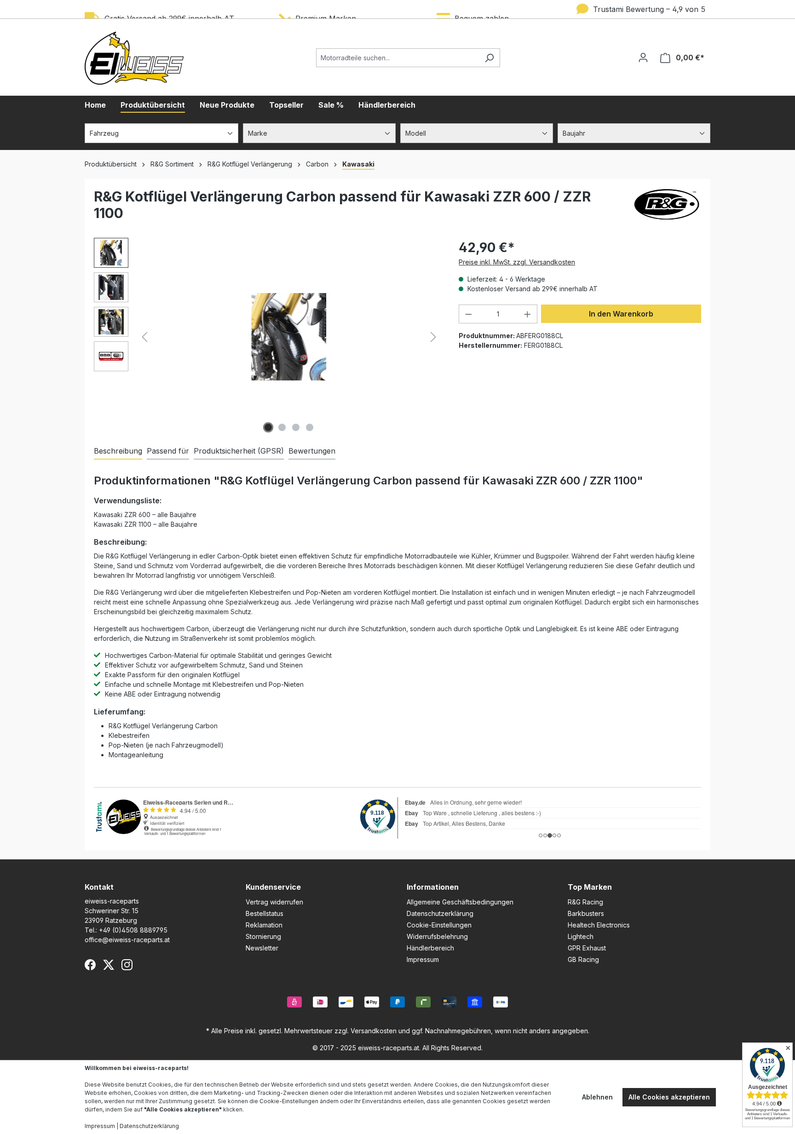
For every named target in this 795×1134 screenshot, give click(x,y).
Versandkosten (374, 1031)
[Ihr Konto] (643, 57)
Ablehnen (597, 1097)
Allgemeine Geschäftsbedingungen (460, 902)
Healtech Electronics (599, 925)
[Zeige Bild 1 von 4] (268, 427)
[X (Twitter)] (108, 964)
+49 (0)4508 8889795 (133, 930)
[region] (267, 337)
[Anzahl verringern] (468, 314)
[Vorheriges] (144, 337)
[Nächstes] (433, 337)
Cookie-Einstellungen (439, 925)
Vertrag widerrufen (274, 902)
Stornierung (263, 936)
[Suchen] (489, 57)
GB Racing (583, 959)
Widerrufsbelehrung (437, 936)
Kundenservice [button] (273, 887)
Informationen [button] (433, 887)
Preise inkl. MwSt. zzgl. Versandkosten (517, 262)
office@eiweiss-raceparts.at (127, 940)
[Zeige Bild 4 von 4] (309, 427)
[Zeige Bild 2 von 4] (282, 427)
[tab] (118, 451)
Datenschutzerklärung (440, 913)
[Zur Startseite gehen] (134, 58)
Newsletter (262, 948)
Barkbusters (586, 913)
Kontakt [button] (99, 887)
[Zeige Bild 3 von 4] (296, 427)
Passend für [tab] (168, 450)
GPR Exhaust (587, 948)
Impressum (423, 959)
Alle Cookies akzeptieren (669, 1097)
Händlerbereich (430, 948)
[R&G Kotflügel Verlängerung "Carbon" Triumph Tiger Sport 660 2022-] (288, 336)
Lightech (580, 936)
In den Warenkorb (621, 313)
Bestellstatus (264, 913)
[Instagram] (126, 964)
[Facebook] (90, 964)
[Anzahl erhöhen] (527, 314)
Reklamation (264, 925)
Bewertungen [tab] (311, 450)
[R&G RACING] (666, 208)
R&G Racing (585, 902)
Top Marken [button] (590, 887)
